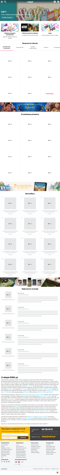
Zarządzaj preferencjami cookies (57, 472)
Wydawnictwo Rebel (36, 446)
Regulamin (47, 468)
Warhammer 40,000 (24, 394)
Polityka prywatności (38, 468)
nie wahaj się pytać (48, 386)
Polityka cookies (49, 451)
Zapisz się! (23, 437)
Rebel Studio (34, 449)
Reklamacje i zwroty (5, 448)
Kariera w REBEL (49, 454)
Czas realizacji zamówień (6, 449)
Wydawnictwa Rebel (27, 418)
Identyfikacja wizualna (21, 457)
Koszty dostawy (4, 445)
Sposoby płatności (5, 452)
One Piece (50, 392)
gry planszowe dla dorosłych (44, 389)
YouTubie (45, 416)
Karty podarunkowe (50, 446)
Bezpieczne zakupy (5, 451)
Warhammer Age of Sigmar (37, 394)
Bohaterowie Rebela (20, 452)
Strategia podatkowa (51, 452)
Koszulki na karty (35, 445)
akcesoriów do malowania (46, 396)
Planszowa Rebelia (35, 452)
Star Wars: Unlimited (41, 392)
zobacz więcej (49, 93)
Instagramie (35, 416)
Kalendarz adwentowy (21, 454)
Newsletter (48, 445)
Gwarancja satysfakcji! (21, 451)
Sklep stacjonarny (20, 449)
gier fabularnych (10, 399)
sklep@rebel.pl (48, 436)
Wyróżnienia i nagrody (21, 448)
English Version (34, 451)
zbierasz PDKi (16, 406)
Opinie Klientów (19, 446)
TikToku (40, 416)
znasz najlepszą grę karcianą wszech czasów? (16, 14)
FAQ (2, 457)
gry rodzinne (23, 389)
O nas (17, 445)
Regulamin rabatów (5, 454)
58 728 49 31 (47, 429)
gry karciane (26, 392)
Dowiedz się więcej (7, 17)
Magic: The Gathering (6, 392)
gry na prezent (29, 386)
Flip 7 (3, 12)
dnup (50, 33)
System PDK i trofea (50, 448)
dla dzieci (10, 389)
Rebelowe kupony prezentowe (10, 34)
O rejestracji (3, 455)
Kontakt (3, 446)
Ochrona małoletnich (21, 455)
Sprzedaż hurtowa (35, 448)
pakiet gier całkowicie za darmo (42, 411)
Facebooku (30, 416)
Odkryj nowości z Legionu (30, 33)
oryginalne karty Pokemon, (53, 390)
